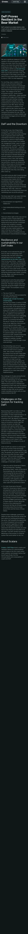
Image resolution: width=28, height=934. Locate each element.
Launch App (16, 1)
